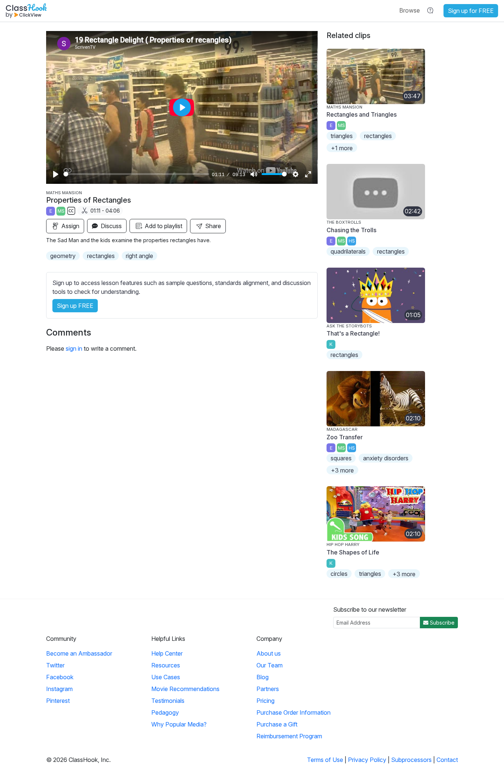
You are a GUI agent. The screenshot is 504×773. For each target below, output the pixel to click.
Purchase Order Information (293, 712)
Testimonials (167, 700)
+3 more (342, 470)
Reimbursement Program (289, 736)
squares (341, 458)
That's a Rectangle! (353, 333)
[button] (409, 10)
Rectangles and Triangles (362, 114)
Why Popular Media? (179, 724)
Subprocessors (411, 759)
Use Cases (165, 677)
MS (61, 211)
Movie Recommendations (185, 689)
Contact (447, 759)
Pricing (265, 700)
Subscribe (441, 622)
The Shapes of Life (353, 552)
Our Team (269, 665)
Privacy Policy (367, 759)
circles (339, 573)
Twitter (55, 665)
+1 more (342, 148)
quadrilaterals (348, 251)
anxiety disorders (385, 458)
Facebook (59, 677)
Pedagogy (165, 712)
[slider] (136, 174)
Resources (165, 665)
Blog (262, 677)
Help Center (167, 653)
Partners (267, 689)
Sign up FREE (75, 305)
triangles (342, 136)
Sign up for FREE (471, 10)
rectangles (101, 256)
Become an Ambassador (79, 653)
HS (352, 241)
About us (268, 653)
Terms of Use (325, 759)
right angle (139, 256)
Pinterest (58, 700)
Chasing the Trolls (351, 230)
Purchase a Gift (276, 724)
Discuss (110, 226)
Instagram (59, 689)
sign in (74, 348)
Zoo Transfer (345, 437)
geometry (63, 256)
